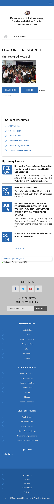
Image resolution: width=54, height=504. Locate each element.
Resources (27, 488)
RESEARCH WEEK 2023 (25, 187)
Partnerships (27, 344)
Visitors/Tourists (27, 339)
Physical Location (27, 373)
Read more (12, 91)
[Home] (27, 12)
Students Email (15, 135)
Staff (27, 349)
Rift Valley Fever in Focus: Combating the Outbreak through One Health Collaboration (33, 169)
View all (18, 248)
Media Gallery (27, 330)
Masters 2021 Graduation (20, 150)
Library (27, 397)
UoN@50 (27, 492)
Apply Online (14, 126)
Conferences (27, 387)
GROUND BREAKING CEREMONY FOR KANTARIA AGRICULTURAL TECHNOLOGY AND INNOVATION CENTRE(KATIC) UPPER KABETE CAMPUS (31, 209)
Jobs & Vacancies (27, 402)
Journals (27, 358)
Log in (29, 90)
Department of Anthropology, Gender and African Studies (27, 20)
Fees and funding (27, 383)
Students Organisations (19, 145)
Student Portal (15, 131)
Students (27, 475)
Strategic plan (27, 378)
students (27, 353)
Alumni (27, 334)
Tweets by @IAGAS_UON (14, 258)
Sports (27, 392)
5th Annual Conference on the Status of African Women (33, 235)
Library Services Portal (19, 140)
